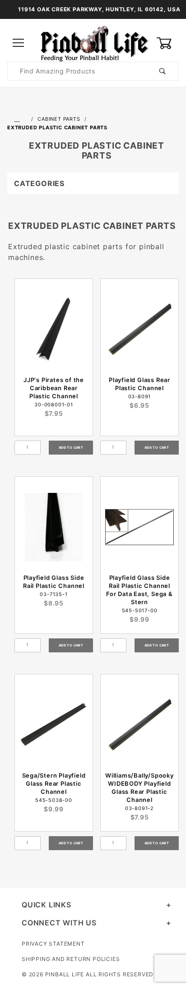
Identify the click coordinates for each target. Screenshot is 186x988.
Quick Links (46, 904)
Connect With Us (59, 922)
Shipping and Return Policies (71, 959)
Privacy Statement (53, 943)
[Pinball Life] (93, 42)
